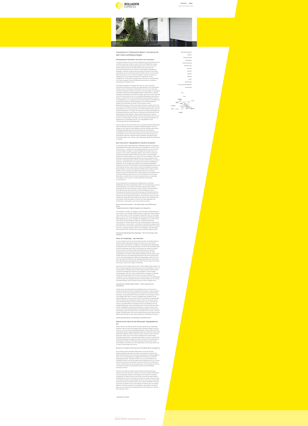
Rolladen (189, 76)
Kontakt (184, 3)
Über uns (143, 419)
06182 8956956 (183, 6)
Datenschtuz (124, 419)
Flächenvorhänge (187, 57)
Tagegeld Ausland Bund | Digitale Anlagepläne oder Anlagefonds (133, 208)
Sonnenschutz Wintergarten (185, 84)
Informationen (137, 419)
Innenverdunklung (187, 63)
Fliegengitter (189, 60)
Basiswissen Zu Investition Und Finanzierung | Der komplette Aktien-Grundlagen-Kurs (138, 348)
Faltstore (189, 54)
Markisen (189, 71)
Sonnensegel (188, 87)
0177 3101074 (190, 6)
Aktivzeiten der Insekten (122, 397)
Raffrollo (189, 73)
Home (191, 3)
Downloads (130, 419)
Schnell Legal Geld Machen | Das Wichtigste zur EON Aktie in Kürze (133, 317)
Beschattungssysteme (186, 52)
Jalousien (189, 68)
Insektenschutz (188, 65)
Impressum (117, 419)
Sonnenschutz (188, 81)
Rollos (190, 79)
